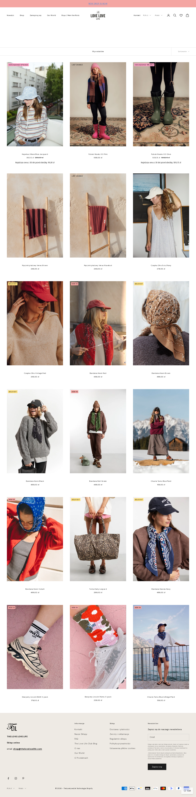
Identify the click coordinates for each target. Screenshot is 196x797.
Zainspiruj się (35, 15)
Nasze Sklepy (80, 734)
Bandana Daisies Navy (161, 589)
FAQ (76, 739)
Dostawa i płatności (119, 729)
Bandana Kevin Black (35, 481)
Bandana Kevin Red (98, 373)
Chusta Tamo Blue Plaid (161, 481)
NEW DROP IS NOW (98, 3)
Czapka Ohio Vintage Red (35, 373)
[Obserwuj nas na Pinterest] (23, 778)
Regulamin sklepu (118, 739)
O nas (77, 748)
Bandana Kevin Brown (161, 373)
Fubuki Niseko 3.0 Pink (98, 154)
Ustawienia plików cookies (122, 748)
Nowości (10, 15)
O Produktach (81, 758)
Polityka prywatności (120, 743)
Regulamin (175, 746)
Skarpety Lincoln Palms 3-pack (98, 697)
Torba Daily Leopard (98, 589)
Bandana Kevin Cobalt (34, 589)
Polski (157, 15)
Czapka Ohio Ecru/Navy (161, 265)
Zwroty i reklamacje (119, 734)
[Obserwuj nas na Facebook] (8, 778)
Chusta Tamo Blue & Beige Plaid (161, 697)
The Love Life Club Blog (85, 743)
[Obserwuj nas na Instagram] (15, 778)
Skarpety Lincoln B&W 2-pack (35, 697)
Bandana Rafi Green (98, 481)
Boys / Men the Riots (70, 15)
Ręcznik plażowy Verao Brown (35, 265)
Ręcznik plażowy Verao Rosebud (98, 265)
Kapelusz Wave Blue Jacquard (35, 154)
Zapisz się (157, 767)
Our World (51, 15)
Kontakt (137, 15)
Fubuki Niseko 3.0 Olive (161, 154)
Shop (22, 15)
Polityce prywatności (157, 758)
